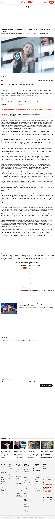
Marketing (11, 468)
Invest (2, 492)
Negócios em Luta (26, 492)
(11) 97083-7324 (48, 497)
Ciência (10, 481)
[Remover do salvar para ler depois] (14, 76)
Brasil (2, 477)
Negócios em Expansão (26, 511)
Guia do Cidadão (17, 469)
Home (2, 27)
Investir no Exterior (26, 485)
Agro (36, 485)
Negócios (3, 494)
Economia (3, 481)
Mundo (10, 464)
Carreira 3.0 (37, 475)
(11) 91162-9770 (48, 479)
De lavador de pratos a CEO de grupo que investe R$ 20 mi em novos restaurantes (8, 103)
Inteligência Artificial (3, 490)
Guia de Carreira (17, 479)
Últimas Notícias (2, 469)
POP (9, 484)
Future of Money (10, 479)
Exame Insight (2, 486)
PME (27, 7)
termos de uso (12, 517)
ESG (2, 483)
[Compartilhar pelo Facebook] (3, 76)
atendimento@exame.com (48, 484)
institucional (6, 517)
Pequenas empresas (29, 287)
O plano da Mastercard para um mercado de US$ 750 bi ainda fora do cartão (26, 103)
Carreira (2, 479)
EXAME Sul (26, 475)
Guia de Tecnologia (18, 472)
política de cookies (20, 517)
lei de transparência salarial (39, 517)
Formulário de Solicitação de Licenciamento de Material (48, 491)
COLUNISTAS (3, 497)
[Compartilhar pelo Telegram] (8, 76)
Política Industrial (26, 496)
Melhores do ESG (26, 507)
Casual (10, 466)
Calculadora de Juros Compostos (19, 492)
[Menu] (2, 2)
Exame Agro (10, 473)
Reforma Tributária (26, 469)
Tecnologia (11, 476)
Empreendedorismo (18, 287)
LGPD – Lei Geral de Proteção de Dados (44, 287)
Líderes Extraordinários (27, 489)
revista (36, 468)
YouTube (45, 466)
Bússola (25, 477)
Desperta (37, 477)
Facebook (45, 472)
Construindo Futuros (26, 480)
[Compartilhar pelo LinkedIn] (5, 76)
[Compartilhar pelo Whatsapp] (1, 76)
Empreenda (37, 488)
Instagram (45, 470)
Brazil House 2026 (26, 472)
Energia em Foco (27, 482)
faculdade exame (37, 465)
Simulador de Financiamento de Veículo (19, 497)
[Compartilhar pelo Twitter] (10, 76)
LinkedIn (44, 468)
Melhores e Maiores (26, 504)
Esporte (10, 470)
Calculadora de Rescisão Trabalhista (19, 487)
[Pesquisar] (4, 2)
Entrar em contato (46, 477)
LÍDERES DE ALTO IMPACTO (3, 474)
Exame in (37, 472)
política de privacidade (28, 517)
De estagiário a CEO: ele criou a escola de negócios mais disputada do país (20, 340)
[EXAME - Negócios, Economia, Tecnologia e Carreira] (27, 2)
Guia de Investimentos (18, 475)
